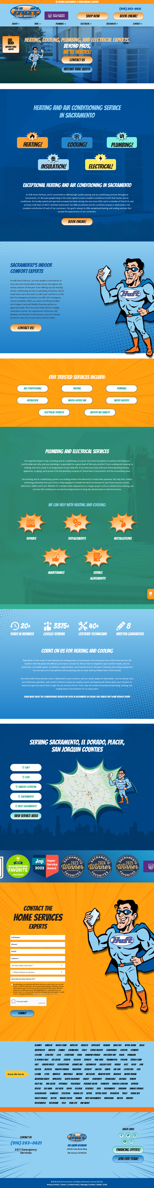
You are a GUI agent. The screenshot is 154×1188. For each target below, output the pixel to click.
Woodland (53, 1103)
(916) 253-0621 (130, 9)
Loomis (38, 1074)
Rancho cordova (29, 786)
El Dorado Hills (41, 1059)
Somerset (54, 1093)
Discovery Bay (109, 1055)
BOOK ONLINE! (77, 222)
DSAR (99, 1184)
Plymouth (105, 1083)
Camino (61, 1050)
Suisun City (78, 1093)
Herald (118, 1064)
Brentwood (40, 1050)
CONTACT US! (26, 328)
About (14, 23)
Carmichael (73, 1050)
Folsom (123, 1059)
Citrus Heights (96, 1050)
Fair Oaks (99, 1059)
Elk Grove (56, 1059)
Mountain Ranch (42, 1079)
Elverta (67, 1059)
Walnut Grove (66, 1098)
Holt (126, 1064)
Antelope (74, 1045)
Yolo (64, 1103)
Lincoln (98, 1069)
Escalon (77, 1059)
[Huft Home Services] (25, 12)
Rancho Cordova (120, 1083)
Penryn (133, 1079)
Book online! (128, 16)
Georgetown (63, 1064)
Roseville (89, 1088)
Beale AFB (117, 1045)
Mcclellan (90, 1074)
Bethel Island (130, 1045)
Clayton (123, 1050)
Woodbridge (40, 1103)
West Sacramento (28, 806)
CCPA (105, 1184)
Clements (134, 1050)
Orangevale (110, 1079)
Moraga (117, 1074)
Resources (111, 23)
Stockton (65, 1093)
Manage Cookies (88, 1184)
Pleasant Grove (90, 1083)
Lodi (32, 777)
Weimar (78, 1098)
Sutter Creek (101, 1093)
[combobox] (37, 965)
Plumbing (60, 23)
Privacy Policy (53, 994)
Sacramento (109, 1088)
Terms (63, 1184)
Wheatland (108, 1098)
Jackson (48, 1069)
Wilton (120, 1098)
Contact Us (77, 60)
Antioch (84, 1045)
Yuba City (73, 1103)
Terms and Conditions (40, 994)
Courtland (69, 1055)
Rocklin (78, 1088)
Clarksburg (111, 1050)
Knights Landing (62, 1069)
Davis (79, 1055)
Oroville (122, 1079)
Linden (107, 1069)
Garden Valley (48, 1064)
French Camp (136, 1059)
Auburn (106, 1045)
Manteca (56, 1074)
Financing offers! (128, 1150)
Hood (133, 1064)
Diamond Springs (92, 1055)
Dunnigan (131, 1055)
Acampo (38, 1045)
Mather (79, 1074)
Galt (36, 1064)
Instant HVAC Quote (10, 48)
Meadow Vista (104, 1074)
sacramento (30, 796)
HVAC (36, 23)
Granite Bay (77, 1064)
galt (32, 767)
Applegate (95, 1045)
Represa (134, 1083)
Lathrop (88, 1069)
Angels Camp (61, 1045)
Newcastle (56, 1079)
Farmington (111, 1059)
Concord (49, 1055)
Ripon (69, 1088)
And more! (85, 1103)
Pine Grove (50, 1083)
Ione (141, 1064)
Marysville (68, 1074)
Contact (136, 23)
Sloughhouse (40, 1093)
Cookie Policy (73, 1184)
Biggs (141, 1045)
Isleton (38, 1069)
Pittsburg (63, 1083)
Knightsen (76, 1069)
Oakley (86, 1079)
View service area (26, 816)
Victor (53, 1098)
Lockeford (128, 1069)
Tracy (124, 1093)
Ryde (99, 1088)
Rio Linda (48, 1088)
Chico (84, 1050)
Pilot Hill (38, 1083)
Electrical (84, 23)
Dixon (121, 1055)
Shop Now (92, 16)
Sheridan (122, 1088)
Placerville (75, 1083)
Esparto (87, 1059)
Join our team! (128, 1159)
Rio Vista (59, 1088)
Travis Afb (135, 1093)
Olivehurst (97, 1079)
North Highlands (72, 1079)
